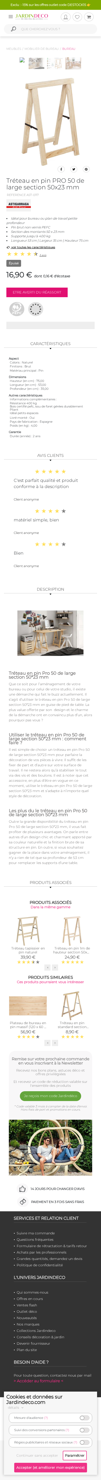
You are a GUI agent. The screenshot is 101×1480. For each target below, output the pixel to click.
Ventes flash (27, 1305)
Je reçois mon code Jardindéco (50, 1096)
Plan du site (27, 1350)
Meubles (13, 49)
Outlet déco (27, 1311)
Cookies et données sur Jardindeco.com (34, 1399)
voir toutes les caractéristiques (33, 247)
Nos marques (28, 1324)
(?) (46, 1418)
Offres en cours (30, 1299)
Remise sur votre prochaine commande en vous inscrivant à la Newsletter (50, 1061)
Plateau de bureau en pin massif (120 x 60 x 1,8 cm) (28, 1027)
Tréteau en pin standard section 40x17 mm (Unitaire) (72, 1027)
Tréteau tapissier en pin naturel (28, 950)
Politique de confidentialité (40, 1265)
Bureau (69, 49)
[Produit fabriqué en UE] (36, 309)
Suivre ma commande (36, 1233)
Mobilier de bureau (42, 49)
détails (14, 1407)
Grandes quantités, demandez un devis (49, 1259)
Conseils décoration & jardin (40, 1337)
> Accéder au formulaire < (38, 1381)
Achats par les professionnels (41, 1252)
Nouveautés (27, 1318)
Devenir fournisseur (33, 1343)
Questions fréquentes (35, 1239)
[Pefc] (17, 309)
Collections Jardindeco (36, 1330)
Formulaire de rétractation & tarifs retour (52, 1246)
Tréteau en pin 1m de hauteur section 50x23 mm (72, 952)
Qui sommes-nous (32, 1292)
